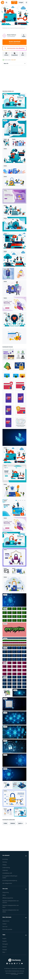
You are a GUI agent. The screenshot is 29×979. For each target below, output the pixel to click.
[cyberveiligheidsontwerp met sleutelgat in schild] (14, 885)
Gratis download (14, 42)
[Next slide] (22, 952)
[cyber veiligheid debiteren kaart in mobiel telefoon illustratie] (8, 455)
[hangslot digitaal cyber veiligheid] (14, 717)
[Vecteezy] (2, 2)
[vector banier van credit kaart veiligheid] (14, 337)
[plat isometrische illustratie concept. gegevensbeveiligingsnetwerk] (7, 931)
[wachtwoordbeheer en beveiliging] (7, 796)
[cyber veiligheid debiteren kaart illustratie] (8, 431)
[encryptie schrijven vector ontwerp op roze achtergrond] (14, 732)
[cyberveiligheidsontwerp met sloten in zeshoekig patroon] (14, 829)
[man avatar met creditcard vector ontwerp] (8, 294)
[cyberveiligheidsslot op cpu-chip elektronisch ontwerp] (14, 815)
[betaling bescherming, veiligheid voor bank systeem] (8, 387)
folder (5, 952)
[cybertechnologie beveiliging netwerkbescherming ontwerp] (14, 871)
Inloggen (21, 2)
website (13, 952)
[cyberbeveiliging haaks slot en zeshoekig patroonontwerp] (14, 843)
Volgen (23, 36)
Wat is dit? (13, 59)
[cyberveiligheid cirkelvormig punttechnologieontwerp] (14, 857)
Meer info (6, 65)
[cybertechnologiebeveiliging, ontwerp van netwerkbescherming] (9, 804)
